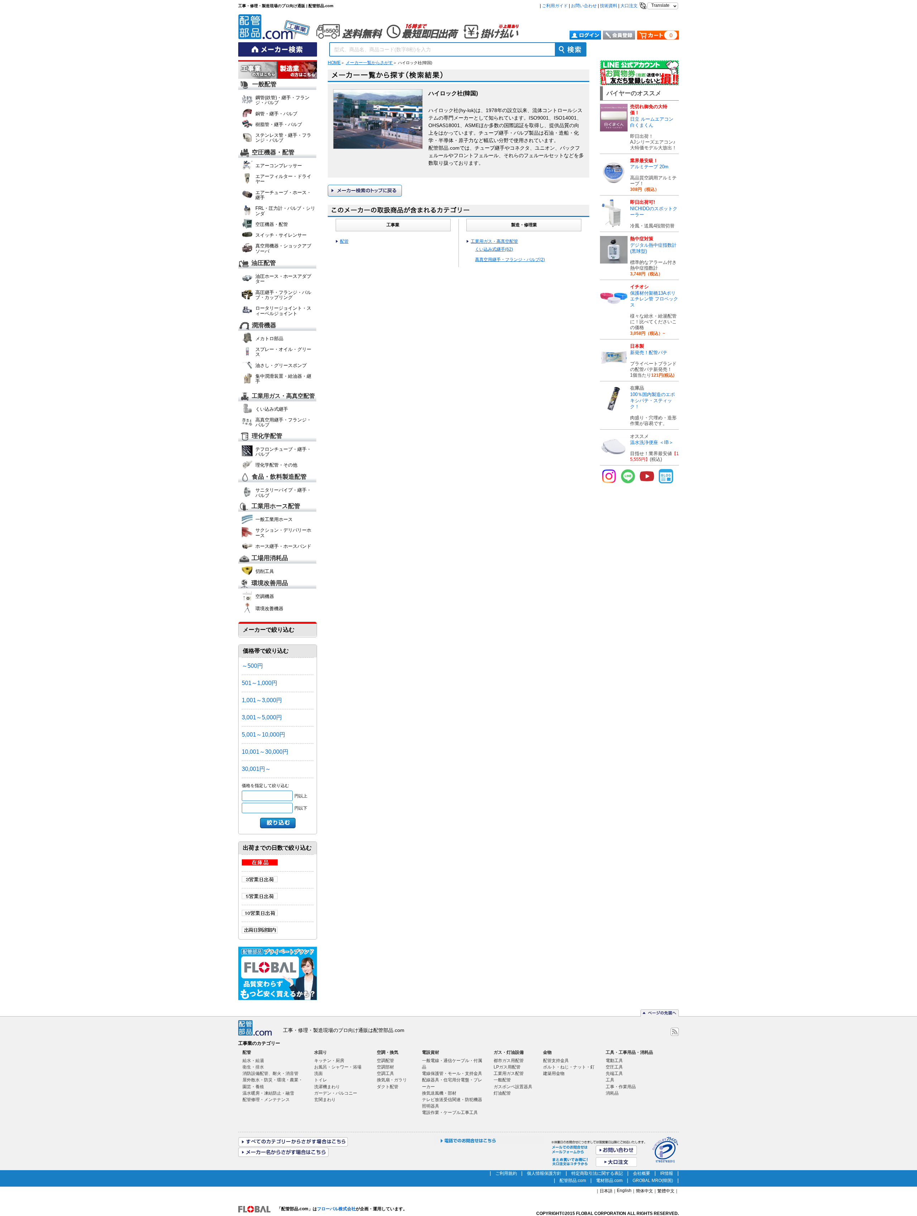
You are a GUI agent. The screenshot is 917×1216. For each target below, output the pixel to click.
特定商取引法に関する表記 (597, 1173)
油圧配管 (263, 263)
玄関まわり (325, 1099)
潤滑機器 (264, 325)
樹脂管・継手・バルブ (278, 124)
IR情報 (666, 1173)
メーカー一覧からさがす (369, 62)
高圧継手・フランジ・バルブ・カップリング (283, 295)
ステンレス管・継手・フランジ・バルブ (283, 137)
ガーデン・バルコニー (335, 1093)
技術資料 (608, 5)
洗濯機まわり (327, 1086)
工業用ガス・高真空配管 (283, 396)
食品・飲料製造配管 (279, 477)
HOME (334, 62)
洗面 (318, 1073)
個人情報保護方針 (544, 1173)
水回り (320, 1052)
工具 (610, 1079)
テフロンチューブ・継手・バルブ (283, 452)
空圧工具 (614, 1067)
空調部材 (385, 1067)
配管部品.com (573, 1180)
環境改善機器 (269, 608)
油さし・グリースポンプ (281, 365)
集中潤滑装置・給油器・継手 (283, 378)
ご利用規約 (506, 1173)
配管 (344, 241)
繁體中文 (665, 1190)
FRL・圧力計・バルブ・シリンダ (285, 211)
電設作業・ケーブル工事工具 (450, 1112)
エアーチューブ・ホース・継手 (283, 195)
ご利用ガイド (555, 5)
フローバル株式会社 (336, 1208)
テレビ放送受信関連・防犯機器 (452, 1099)
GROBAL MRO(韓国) (653, 1180)
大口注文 (629, 5)
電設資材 (430, 1052)
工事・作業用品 (621, 1086)
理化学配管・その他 (276, 465)
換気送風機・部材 (439, 1093)
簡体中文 (644, 1190)
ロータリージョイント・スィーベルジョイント (283, 310)
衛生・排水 (253, 1067)
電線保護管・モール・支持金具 (452, 1073)
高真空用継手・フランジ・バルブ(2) (510, 259)
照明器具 (430, 1106)
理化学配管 (267, 436)
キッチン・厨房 (329, 1060)
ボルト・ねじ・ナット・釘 (569, 1067)
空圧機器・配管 (273, 152)
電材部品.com (609, 1180)
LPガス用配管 (507, 1067)
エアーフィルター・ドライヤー (283, 179)
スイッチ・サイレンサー (281, 235)
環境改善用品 (269, 583)
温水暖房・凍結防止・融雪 (268, 1093)
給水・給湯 (253, 1060)
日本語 (606, 1190)
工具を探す (297, 70)
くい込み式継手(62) (494, 249)
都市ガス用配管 (509, 1060)
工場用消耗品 (269, 558)
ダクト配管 (387, 1086)
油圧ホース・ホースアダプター (283, 279)
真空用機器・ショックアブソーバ (283, 248)
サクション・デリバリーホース (283, 532)
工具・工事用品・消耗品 (629, 1052)
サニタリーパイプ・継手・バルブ (283, 492)
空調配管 (385, 1060)
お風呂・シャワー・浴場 (337, 1067)
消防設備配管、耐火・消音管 (270, 1073)
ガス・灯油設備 (509, 1052)
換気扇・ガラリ (392, 1079)
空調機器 (264, 596)
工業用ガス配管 (509, 1073)
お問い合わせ (584, 5)
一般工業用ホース (274, 519)
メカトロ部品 (269, 338)
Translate (660, 5)
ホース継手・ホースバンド (283, 546)
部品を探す (258, 70)
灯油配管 (502, 1093)
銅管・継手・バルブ (276, 113)
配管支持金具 (556, 1060)
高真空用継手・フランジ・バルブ (283, 422)
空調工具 (385, 1073)
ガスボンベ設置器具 (513, 1086)
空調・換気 (387, 1052)
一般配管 (264, 84)
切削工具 (264, 571)
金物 (547, 1052)
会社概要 (641, 1173)
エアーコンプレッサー (278, 165)
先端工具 (614, 1073)
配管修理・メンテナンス (266, 1099)
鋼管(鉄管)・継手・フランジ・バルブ (282, 100)
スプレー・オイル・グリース (283, 352)
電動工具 (614, 1060)
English (624, 1190)
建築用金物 (554, 1073)
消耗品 (612, 1093)
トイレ (320, 1079)
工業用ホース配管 (275, 506)
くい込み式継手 (271, 409)
